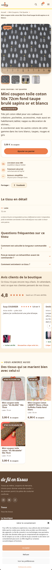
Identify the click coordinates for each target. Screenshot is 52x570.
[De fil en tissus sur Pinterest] (9, 500)
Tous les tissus (7, 512)
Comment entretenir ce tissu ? (15, 264)
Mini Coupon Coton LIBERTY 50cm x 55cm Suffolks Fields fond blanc (38, 406)
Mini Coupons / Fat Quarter (18, 12)
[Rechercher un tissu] (35, 4)
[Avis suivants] (49, 325)
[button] (48, 523)
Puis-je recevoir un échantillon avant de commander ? (20, 256)
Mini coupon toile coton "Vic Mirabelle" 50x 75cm (12, 450)
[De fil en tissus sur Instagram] (3, 500)
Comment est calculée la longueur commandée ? (23, 247)
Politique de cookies (24, 567)
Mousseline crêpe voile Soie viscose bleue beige (29, 345)
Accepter (26, 548)
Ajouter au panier (26, 151)
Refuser (26, 554)
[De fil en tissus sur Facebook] (15, 500)
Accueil (3, 12)
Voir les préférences (26, 561)
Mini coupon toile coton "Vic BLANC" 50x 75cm (12, 405)
